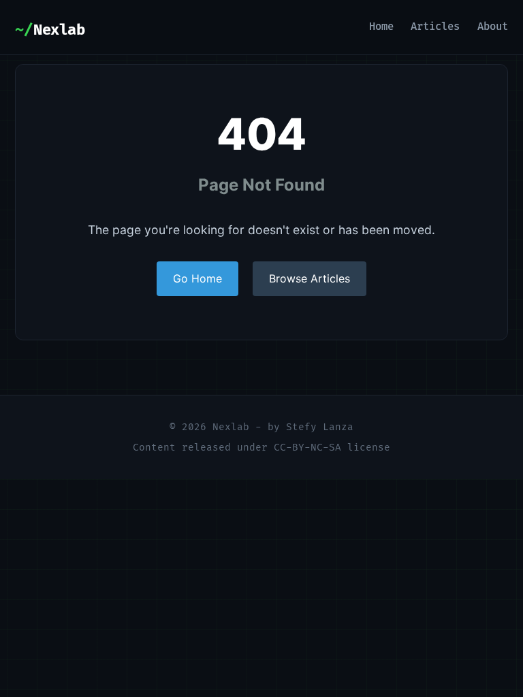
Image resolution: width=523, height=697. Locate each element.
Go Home (197, 278)
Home (381, 26)
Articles (435, 26)
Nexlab (58, 30)
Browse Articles (309, 278)
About (492, 26)
